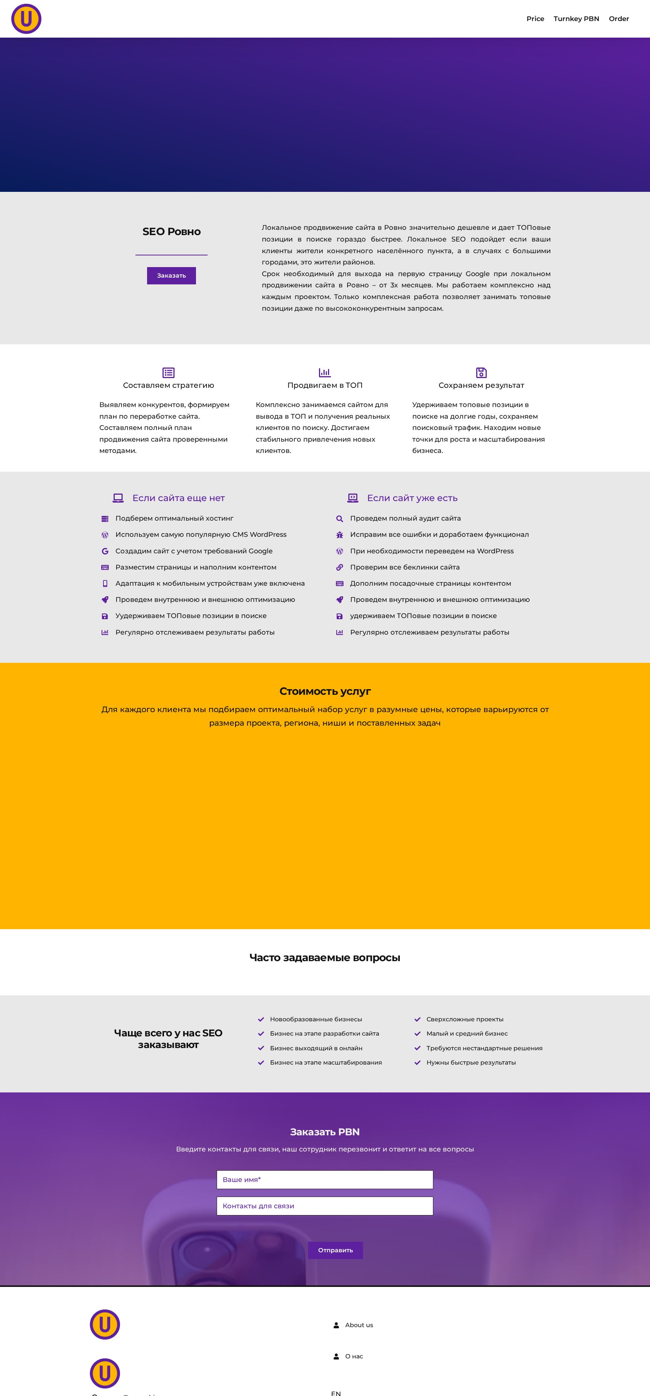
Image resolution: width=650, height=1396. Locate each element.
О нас (354, 1356)
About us (359, 1325)
